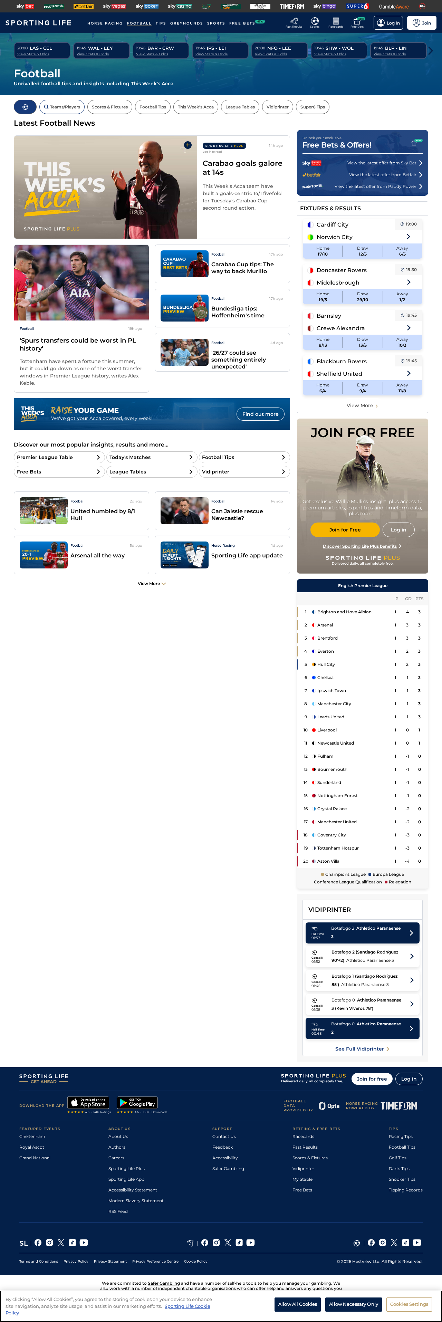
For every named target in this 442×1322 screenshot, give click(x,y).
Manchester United (337, 821)
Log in (409, 1079)
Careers (116, 1157)
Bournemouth (332, 769)
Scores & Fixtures (310, 1157)
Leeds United (330, 716)
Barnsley (329, 316)
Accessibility (225, 1157)
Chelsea (325, 677)
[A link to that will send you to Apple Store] (89, 1105)
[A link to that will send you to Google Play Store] (142, 1105)
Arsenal (325, 625)
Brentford (327, 638)
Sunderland (329, 782)
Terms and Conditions (38, 1261)
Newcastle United (335, 743)
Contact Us (224, 1136)
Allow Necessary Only (353, 1304)
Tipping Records (406, 1189)
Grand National (34, 1157)
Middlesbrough (338, 282)
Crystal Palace (332, 808)
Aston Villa (328, 861)
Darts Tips (399, 1168)
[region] (221, 1306)
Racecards (303, 1136)
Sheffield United (339, 374)
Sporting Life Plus (126, 1168)
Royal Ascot (31, 1147)
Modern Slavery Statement (136, 1200)
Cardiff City (332, 224)
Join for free (372, 1079)
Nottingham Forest (337, 795)
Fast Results (305, 1147)
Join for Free (345, 530)
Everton (325, 651)
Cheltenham (32, 1136)
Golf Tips (397, 1157)
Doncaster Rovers (342, 270)
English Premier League (362, 585)
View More (360, 405)
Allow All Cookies (297, 1304)
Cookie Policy (196, 1261)
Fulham (325, 756)
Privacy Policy (76, 1261)
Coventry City (331, 834)
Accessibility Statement (132, 1189)
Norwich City (335, 237)
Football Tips (402, 1147)
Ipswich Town (331, 690)
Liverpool (327, 729)
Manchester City (334, 703)
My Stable (302, 1179)
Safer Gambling (228, 1168)
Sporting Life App (126, 1179)
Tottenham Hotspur (338, 848)
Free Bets (302, 1189)
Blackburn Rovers (342, 361)
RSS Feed (118, 1211)
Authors (116, 1147)
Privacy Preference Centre (155, 1261)
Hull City (326, 664)
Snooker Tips (402, 1179)
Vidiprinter (303, 1168)
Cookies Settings (409, 1304)
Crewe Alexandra (341, 328)
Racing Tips (401, 1136)
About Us (118, 1136)
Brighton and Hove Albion (344, 611)
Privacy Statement (110, 1261)
